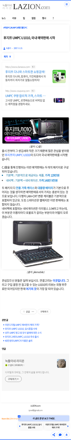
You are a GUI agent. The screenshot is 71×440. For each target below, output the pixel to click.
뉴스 (4, 18)
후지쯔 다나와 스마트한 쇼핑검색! (25, 72)
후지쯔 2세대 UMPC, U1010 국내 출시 (22, 336)
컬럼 (34, 18)
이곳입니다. (59, 280)
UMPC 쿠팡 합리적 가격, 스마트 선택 (25, 96)
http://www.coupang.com (17, 90)
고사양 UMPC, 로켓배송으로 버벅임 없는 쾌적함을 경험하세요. (25, 102)
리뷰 (14, 18)
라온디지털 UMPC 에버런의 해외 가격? (22, 324)
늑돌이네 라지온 (14, 361)
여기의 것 (31, 289)
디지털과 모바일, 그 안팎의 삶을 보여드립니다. (27, 372)
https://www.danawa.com (17, 66)
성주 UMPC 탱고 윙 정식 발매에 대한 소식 (23, 332)
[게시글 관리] (33, 311)
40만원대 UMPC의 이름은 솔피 (18, 340)
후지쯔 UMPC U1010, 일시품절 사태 (21, 328)
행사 (44, 18)
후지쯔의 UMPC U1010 (17, 155)
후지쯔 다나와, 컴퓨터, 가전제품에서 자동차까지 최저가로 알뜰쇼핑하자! (25, 78)
